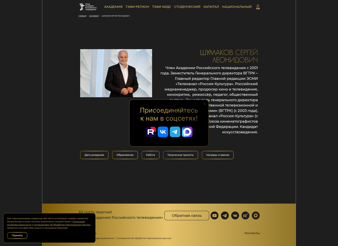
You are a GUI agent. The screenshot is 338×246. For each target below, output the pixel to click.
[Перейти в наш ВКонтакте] (163, 132)
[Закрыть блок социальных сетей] (205, 103)
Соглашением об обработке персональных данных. (62, 225)
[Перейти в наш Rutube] (150, 132)
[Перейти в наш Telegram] (175, 132)
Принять (17, 235)
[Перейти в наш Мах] (187, 132)
